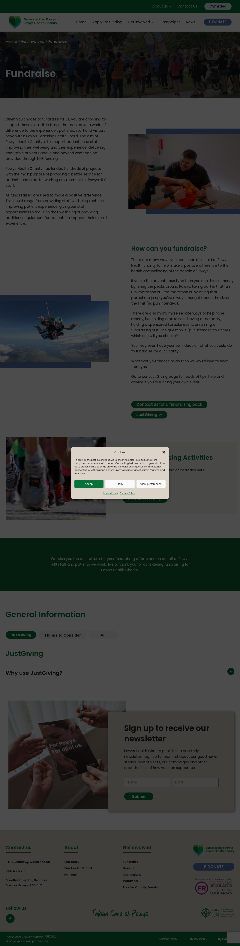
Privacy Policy (127, 493)
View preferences (151, 483)
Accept (89, 483)
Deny (120, 483)
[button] (164, 452)
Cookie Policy (110, 493)
